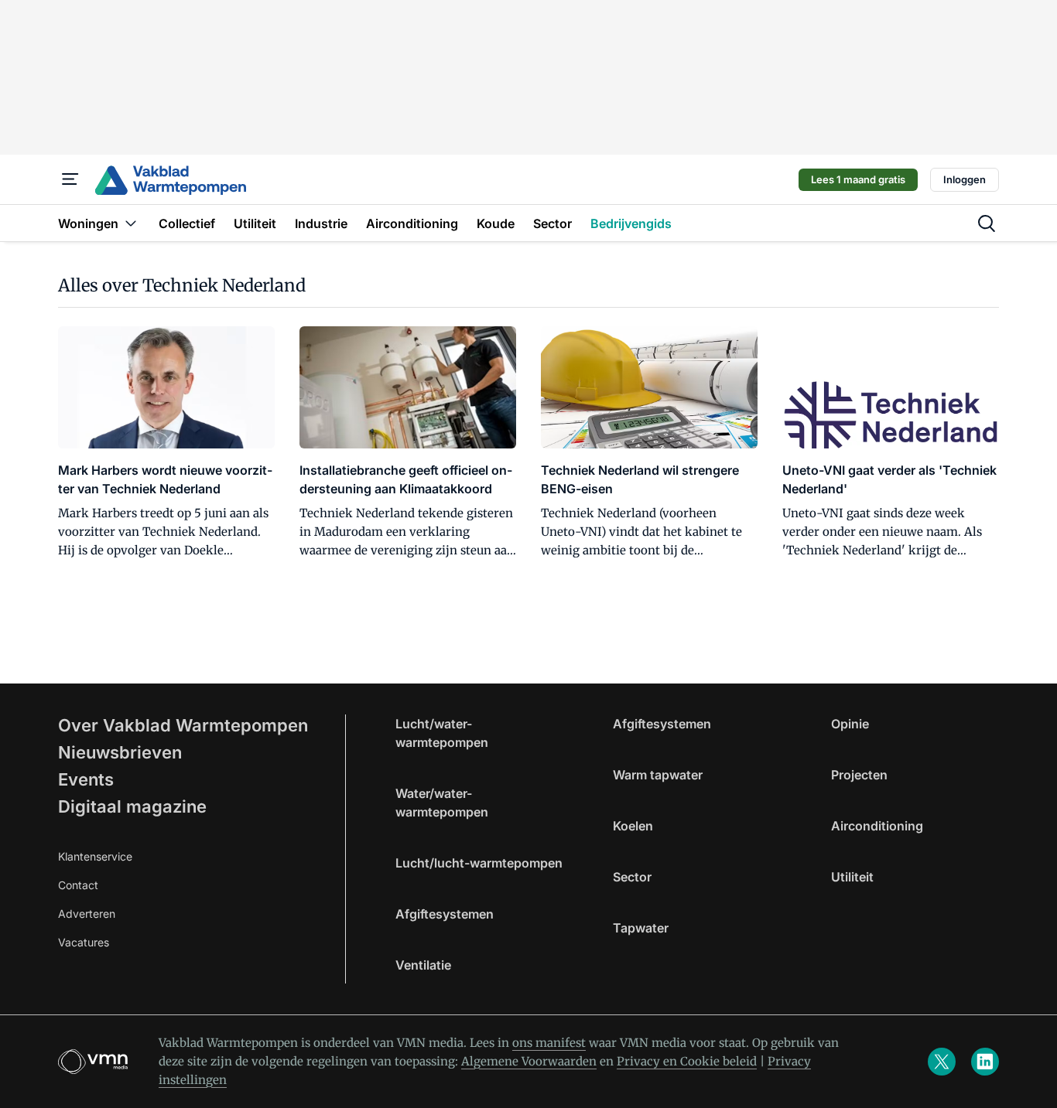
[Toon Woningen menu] (130, 223)
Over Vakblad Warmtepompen (183, 725)
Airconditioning (877, 826)
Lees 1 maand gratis (858, 179)
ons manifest (549, 1042)
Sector (632, 877)
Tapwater (641, 928)
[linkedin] (985, 1062)
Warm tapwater (658, 774)
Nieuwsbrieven (120, 752)
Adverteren (86, 913)
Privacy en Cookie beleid (687, 1061)
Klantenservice (95, 856)
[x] (942, 1062)
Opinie (850, 723)
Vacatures (83, 942)
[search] (986, 223)
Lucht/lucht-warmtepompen (479, 863)
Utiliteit (852, 877)
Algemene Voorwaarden (529, 1061)
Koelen (633, 826)
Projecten (859, 774)
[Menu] (70, 179)
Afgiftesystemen (444, 914)
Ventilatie (423, 965)
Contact (78, 885)
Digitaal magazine (132, 806)
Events (86, 779)
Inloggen (964, 179)
